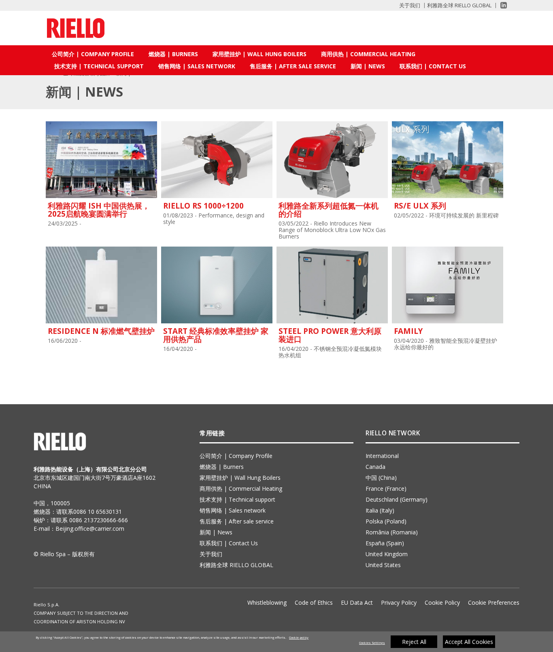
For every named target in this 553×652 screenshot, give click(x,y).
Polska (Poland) (386, 521)
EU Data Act (357, 602)
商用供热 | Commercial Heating (368, 54)
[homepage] (76, 28)
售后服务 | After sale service (293, 66)
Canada (375, 467)
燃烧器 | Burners (173, 54)
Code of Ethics (314, 602)
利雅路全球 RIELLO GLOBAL (459, 5)
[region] (276, 641)
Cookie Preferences (493, 602)
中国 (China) (381, 477)
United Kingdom (387, 554)
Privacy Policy (399, 602)
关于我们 (409, 5)
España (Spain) (385, 543)
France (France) (386, 488)
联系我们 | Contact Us (433, 66)
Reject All (414, 642)
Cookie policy (298, 637)
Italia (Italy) (380, 510)
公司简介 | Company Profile (93, 54)
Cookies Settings (372, 643)
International (382, 456)
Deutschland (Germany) (397, 499)
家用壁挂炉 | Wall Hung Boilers (259, 54)
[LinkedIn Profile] (500, 5)
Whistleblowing (267, 602)
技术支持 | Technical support (99, 66)
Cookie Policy (442, 602)
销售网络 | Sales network (196, 66)
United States (383, 565)
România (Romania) (392, 532)
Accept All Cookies (469, 642)
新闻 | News (368, 66)
